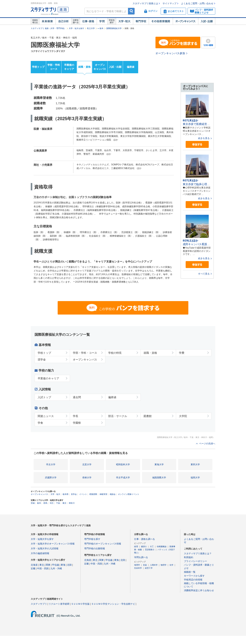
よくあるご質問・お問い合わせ (197, 3)
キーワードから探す (194, 575)
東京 (64, 503)
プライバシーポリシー (195, 561)
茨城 (33, 503)
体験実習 (103, 494)
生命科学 (138, 568)
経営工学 (149, 568)
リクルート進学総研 (59, 604)
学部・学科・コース (85, 352)
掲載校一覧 (189, 572)
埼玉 (52, 503)
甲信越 (55, 565)
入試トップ (44, 397)
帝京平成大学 (123, 477)
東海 (63, 565)
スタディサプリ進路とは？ (198, 553)
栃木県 (65, 494)
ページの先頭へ (207, 443)
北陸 (69, 565)
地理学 (137, 565)
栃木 (101, 28)
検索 (131, 11)
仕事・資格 (88, 21)
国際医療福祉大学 (114, 28)
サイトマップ (169, 3)
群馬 (45, 503)
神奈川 (72, 503)
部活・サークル (117, 416)
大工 (152, 546)
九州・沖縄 (56, 568)
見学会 (74, 494)
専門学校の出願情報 (94, 548)
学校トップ (38, 66)
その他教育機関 (161, 21)
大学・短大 (124, 21)
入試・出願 (206, 21)
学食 (40, 422)
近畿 (33, 568)
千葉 (58, 503)
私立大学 (91, 28)
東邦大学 (195, 464)
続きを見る (204, 138)
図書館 (148, 416)
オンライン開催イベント (128, 494)
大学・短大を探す (76, 28)
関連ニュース (46, 416)
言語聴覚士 (150, 550)
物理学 (163, 565)
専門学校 (141, 21)
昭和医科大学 (123, 464)
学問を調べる (141, 557)
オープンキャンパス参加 (170, 53)
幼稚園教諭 (161, 546)
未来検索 (47, 21)
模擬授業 (93, 494)
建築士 (144, 546)
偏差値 (130, 66)
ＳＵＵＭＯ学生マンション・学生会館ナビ (113, 604)
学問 (102, 21)
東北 (41, 565)
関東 (48, 565)
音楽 (145, 565)
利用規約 (188, 557)
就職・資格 (84, 66)
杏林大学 (86, 477)
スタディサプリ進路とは (145, 3)
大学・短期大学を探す (42, 539)
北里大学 (86, 464)
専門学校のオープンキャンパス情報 (102, 543)
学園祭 (77, 422)
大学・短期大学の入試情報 (44, 548)
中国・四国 (43, 568)
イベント (83, 494)
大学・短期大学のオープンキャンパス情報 (53, 543)
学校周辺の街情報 (193, 579)
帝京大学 (50, 464)
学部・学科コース (53, 66)
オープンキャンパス (185, 21)
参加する (197, 144)
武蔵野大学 (51, 477)
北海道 (34, 565)
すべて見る (204, 273)
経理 (136, 546)
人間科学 (154, 565)
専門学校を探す (92, 539)
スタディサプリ (39, 604)
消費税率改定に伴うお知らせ (199, 590)
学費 (181, 352)
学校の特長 (115, 352)
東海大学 (159, 464)
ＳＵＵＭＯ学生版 (80, 604)
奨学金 (42, 359)
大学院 (183, 416)
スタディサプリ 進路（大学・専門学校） (48, 28)
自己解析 (63, 21)
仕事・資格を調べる (144, 539)
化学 (171, 565)
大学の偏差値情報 (40, 553)
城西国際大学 (159, 477)
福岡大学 (195, 477)
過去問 (77, 397)
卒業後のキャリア (69, 66)
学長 (75, 416)
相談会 (113, 494)
